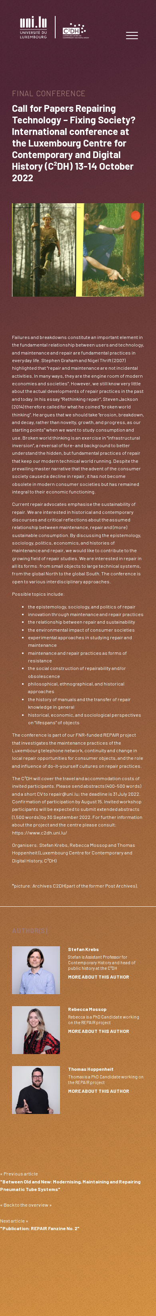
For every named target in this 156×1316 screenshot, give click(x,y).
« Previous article (70, 1181)
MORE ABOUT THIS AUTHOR (98, 976)
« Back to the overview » (26, 1204)
